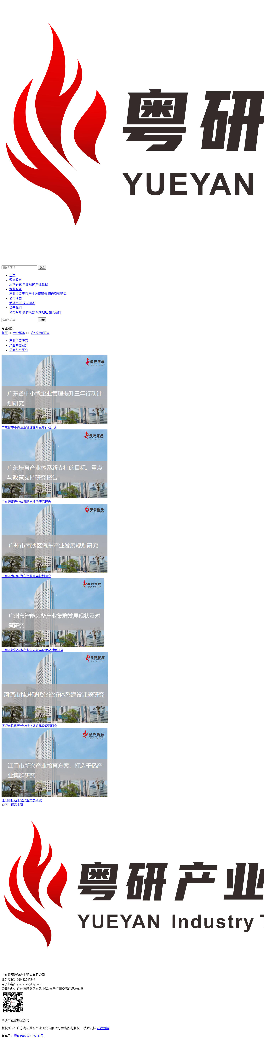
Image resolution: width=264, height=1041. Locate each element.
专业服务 (15, 289)
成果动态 (28, 303)
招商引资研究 (57, 293)
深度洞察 (15, 280)
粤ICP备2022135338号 (28, 1036)
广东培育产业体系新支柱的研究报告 (26, 501)
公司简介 (15, 312)
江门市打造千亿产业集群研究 (22, 800)
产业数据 (42, 284)
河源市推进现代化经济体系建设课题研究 (29, 726)
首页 (12, 275)
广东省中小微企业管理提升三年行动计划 (29, 427)
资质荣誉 (28, 312)
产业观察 (28, 284)
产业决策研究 (18, 293)
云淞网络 (103, 1028)
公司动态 (15, 298)
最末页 (18, 805)
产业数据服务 (38, 293)
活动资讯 (15, 303)
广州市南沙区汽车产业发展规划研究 (26, 576)
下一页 (9, 805)
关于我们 (15, 307)
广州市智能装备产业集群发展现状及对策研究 (32, 650)
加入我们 (55, 312)
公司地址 (42, 312)
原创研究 (15, 284)
